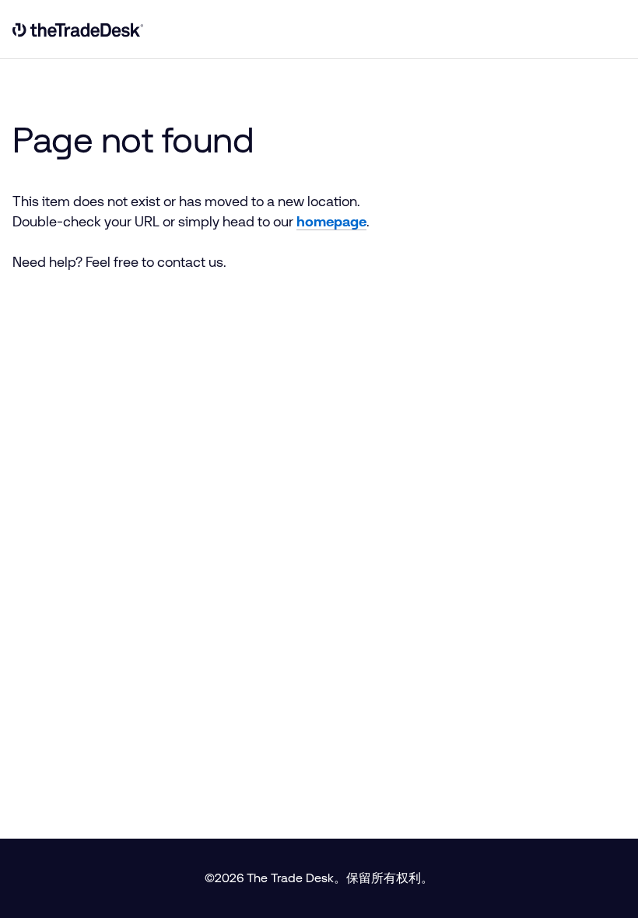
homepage (331, 221)
